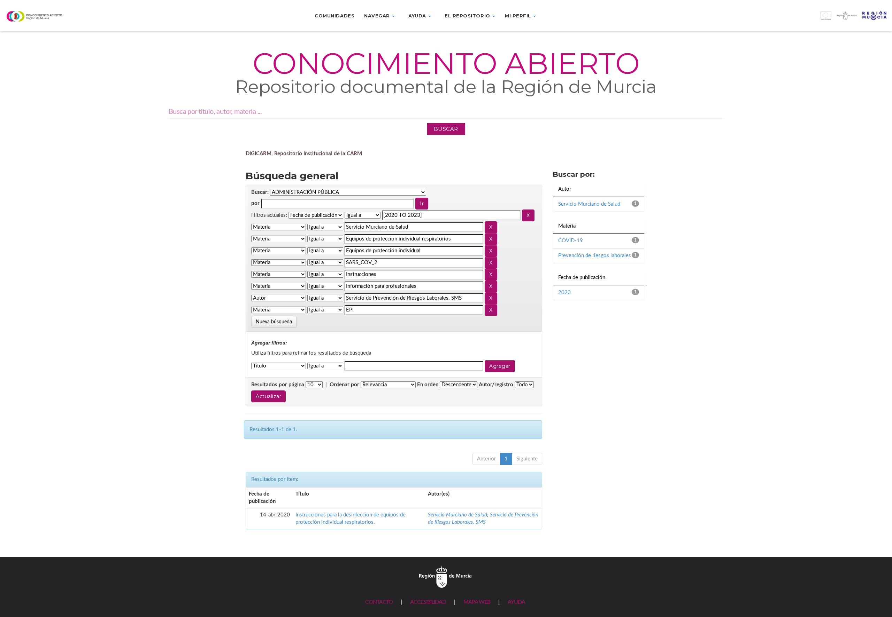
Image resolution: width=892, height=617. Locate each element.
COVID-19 (570, 240)
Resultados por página (277, 384)
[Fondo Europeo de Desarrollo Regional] (780, 19)
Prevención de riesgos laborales (594, 255)
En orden (427, 384)
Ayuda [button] (418, 15)
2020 (564, 292)
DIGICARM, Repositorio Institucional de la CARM (304, 153)
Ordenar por (344, 384)
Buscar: (260, 192)
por (255, 203)
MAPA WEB (476, 602)
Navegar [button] (377, 15)
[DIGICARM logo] (74, 16)
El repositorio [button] (468, 15)
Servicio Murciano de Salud (457, 514)
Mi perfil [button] (518, 15)
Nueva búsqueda (274, 321)
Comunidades (334, 15)
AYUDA (516, 602)
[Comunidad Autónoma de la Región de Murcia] (445, 576)
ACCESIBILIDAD (428, 602)
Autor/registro (496, 384)
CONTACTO (379, 602)
